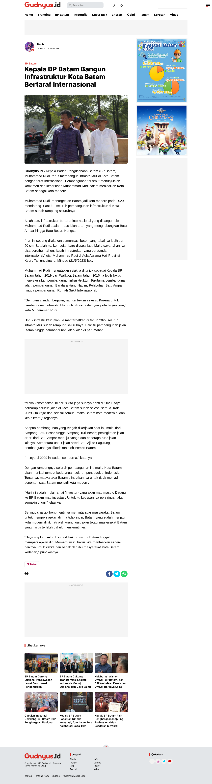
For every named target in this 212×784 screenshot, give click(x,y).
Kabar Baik (99, 14)
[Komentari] (26, 574)
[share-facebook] (109, 574)
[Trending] (121, 5)
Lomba (97, 762)
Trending (44, 14)
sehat (97, 769)
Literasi (117, 14)
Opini (131, 14)
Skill (72, 765)
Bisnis (73, 759)
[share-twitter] (116, 574)
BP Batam (62, 14)
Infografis (80, 14)
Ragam (144, 14)
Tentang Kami (41, 775)
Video (174, 14)
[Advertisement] (76, 367)
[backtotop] (106, 747)
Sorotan (159, 14)
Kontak (28, 775)
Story (97, 765)
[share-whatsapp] (124, 574)
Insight (73, 762)
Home (29, 14)
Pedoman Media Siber (74, 775)
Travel (73, 769)
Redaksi (56, 775)
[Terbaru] (113, 5)
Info (96, 759)
